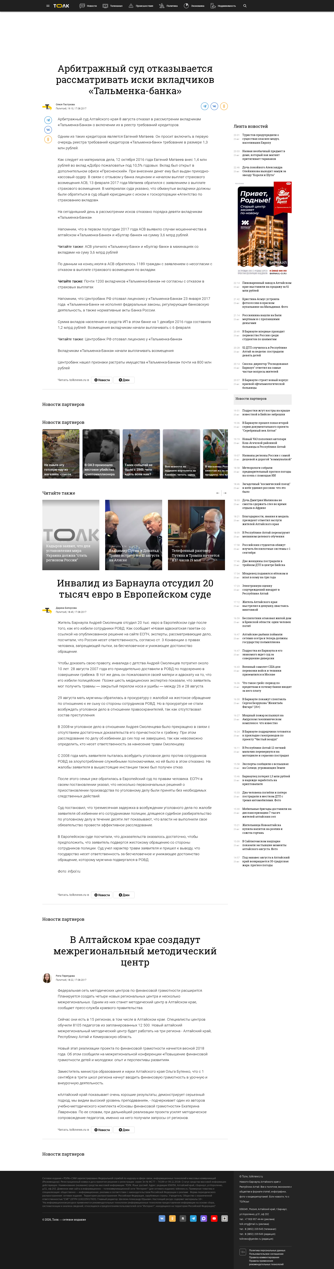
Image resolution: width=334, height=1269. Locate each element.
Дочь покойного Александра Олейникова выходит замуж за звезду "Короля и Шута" (264, 171)
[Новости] (101, 380)
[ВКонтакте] (214, 106)
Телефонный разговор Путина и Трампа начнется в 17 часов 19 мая (195, 555)
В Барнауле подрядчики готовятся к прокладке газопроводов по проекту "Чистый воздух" (266, 735)
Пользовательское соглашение (266, 1254)
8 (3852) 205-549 (254, 1234)
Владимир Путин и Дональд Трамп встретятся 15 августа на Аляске (134, 555)
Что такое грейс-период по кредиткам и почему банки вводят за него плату (267, 686)
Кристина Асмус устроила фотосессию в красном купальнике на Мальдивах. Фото (265, 303)
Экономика (197, 5)
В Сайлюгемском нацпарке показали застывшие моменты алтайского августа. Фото (264, 845)
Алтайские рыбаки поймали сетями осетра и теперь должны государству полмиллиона (265, 638)
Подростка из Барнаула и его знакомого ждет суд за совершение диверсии (262, 654)
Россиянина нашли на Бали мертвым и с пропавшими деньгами (262, 319)
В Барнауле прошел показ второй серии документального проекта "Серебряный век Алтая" (265, 426)
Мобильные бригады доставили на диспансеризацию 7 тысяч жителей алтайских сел (266, 812)
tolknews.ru (256, 1176)
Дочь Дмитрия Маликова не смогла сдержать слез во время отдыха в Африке (264, 504)
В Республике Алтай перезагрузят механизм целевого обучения (266, 534)
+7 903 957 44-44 (254, 1219)
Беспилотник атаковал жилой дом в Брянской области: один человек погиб (266, 622)
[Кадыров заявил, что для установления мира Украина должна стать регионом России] (70, 535)
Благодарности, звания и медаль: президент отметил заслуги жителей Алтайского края (265, 520)
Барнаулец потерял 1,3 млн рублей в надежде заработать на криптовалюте (266, 780)
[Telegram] (204, 106)
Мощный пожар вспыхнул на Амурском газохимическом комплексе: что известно (263, 719)
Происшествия (144, 5)
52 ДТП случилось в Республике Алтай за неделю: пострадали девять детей (264, 351)
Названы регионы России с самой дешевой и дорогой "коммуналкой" (267, 457)
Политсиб (61, 108)
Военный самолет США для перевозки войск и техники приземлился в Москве (261, 670)
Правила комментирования (264, 1257)
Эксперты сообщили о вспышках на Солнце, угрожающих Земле (265, 766)
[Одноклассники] (224, 106)
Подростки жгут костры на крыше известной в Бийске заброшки (266, 412)
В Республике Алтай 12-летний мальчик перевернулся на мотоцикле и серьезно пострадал (265, 751)
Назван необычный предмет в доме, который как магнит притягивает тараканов (263, 155)
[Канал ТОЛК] (124, 380)
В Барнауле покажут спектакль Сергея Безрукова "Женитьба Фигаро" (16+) (264, 703)
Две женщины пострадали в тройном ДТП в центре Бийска (263, 563)
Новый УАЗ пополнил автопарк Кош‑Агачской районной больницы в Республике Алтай (264, 443)
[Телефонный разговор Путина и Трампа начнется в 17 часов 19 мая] (196, 535)
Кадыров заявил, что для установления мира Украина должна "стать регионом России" (68, 553)
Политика (172, 5)
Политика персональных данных (267, 1250)
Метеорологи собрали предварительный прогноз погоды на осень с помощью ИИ (266, 471)
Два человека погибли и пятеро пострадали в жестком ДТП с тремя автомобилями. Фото (264, 796)
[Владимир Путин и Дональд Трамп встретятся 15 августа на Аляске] (133, 535)
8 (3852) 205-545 (254, 1229)
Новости (92, 5)
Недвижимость (227, 5)
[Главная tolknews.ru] (61, 5)
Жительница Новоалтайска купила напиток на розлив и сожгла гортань (262, 829)
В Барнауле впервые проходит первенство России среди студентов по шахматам (263, 335)
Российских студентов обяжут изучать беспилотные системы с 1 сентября (266, 548)
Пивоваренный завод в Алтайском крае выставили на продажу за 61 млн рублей (266, 286)
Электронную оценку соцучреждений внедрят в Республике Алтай (261, 589)
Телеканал (116, 5)
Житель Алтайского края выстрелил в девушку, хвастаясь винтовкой (265, 605)
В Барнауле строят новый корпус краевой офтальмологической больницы (265, 384)
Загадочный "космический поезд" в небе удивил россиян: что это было (266, 487)
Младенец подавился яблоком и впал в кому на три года (265, 575)
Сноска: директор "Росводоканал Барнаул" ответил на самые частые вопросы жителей (265, 367)
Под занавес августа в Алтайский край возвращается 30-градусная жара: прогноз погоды (266, 861)
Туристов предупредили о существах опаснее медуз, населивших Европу (260, 138)
